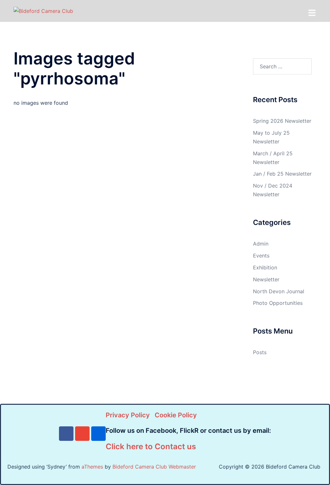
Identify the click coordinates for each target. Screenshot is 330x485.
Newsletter (266, 279)
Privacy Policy (128, 415)
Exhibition (265, 267)
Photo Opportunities (278, 303)
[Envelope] (82, 433)
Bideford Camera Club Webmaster (154, 466)
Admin (260, 243)
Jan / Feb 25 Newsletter (282, 173)
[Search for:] (282, 66)
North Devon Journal (278, 291)
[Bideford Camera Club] (43, 10)
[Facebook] (66, 433)
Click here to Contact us (151, 446)
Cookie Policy (176, 415)
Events (261, 255)
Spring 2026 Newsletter (282, 121)
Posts (260, 352)
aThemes (92, 466)
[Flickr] (98, 433)
